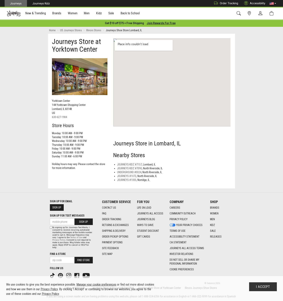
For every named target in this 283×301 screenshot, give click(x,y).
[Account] (261, 13)
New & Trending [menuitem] (35, 13)
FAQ (104, 213)
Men (212, 219)
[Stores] (250, 13)
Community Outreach (183, 213)
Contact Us (109, 207)
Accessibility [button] (257, 3)
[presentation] (35, 13)
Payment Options (112, 242)
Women (214, 213)
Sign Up (56, 207)
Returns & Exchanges (115, 225)
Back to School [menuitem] (130, 13)
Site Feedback (110, 248)
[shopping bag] (272, 13)
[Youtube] (86, 275)
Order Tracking (229, 3)
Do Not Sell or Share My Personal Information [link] (184, 261)
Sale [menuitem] (111, 13)
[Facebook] (77, 275)
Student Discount (148, 230)
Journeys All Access (150, 213)
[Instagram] (69, 275)
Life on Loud (144, 207)
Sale (213, 230)
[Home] (13, 13)
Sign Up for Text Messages (67, 215)
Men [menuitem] (87, 13)
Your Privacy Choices (189, 225)
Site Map (107, 253)
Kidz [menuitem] (99, 13)
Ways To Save (145, 225)
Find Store (83, 260)
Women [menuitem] (72, 13)
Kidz (212, 225)
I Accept (263, 287)
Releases (216, 236)
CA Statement (178, 242)
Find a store (58, 253)
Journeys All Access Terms (187, 248)
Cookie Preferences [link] (182, 269)
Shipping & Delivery (114, 230)
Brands (214, 207)
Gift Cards (143, 236)
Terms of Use (178, 230)
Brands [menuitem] (56, 13)
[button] (272, 3)
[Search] (239, 13)
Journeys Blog (146, 219)
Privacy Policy (179, 219)
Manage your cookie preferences (96, 284)
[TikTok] (53, 275)
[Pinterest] (61, 275)
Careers (175, 207)
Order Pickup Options (115, 236)
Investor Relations (181, 253)
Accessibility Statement (184, 236)
